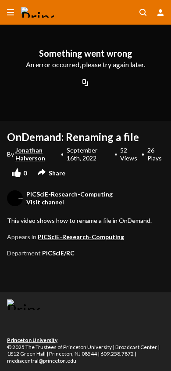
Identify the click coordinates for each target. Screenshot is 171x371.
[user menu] (160, 12)
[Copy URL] (85, 83)
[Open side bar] (11, 12)
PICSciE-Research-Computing (81, 236)
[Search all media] (143, 12)
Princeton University (32, 340)
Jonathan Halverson (30, 154)
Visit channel (45, 202)
